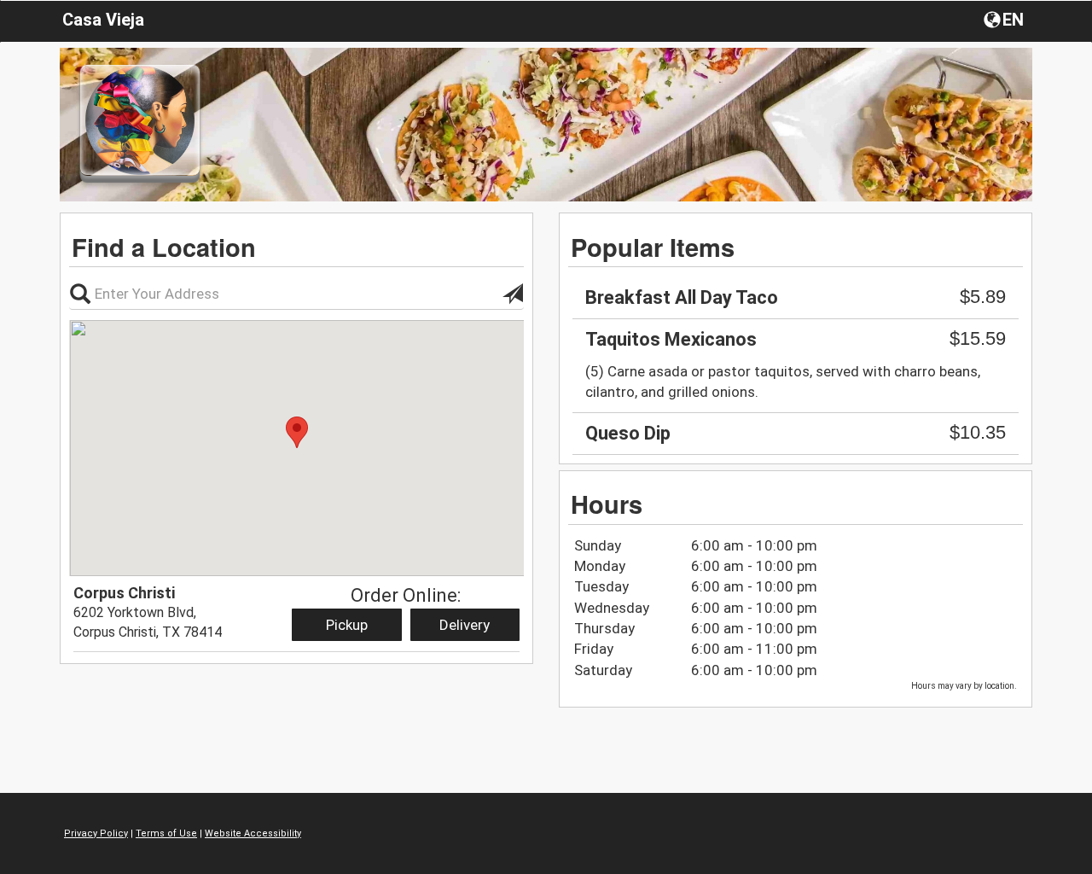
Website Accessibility (253, 833)
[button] (1005, 19)
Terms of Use (166, 833)
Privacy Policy (96, 833)
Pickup (347, 624)
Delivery (464, 624)
